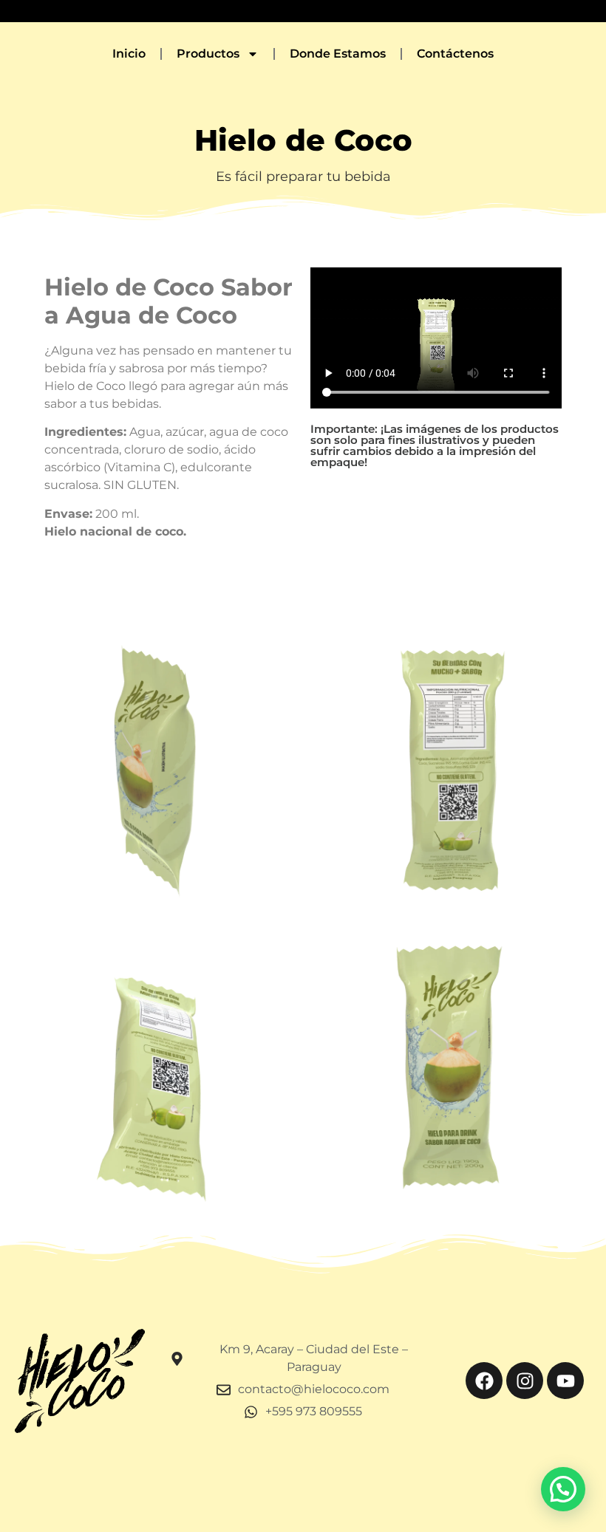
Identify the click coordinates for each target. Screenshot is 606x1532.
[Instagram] (524, 1380)
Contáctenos (455, 54)
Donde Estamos (338, 54)
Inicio (129, 54)
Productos (208, 54)
